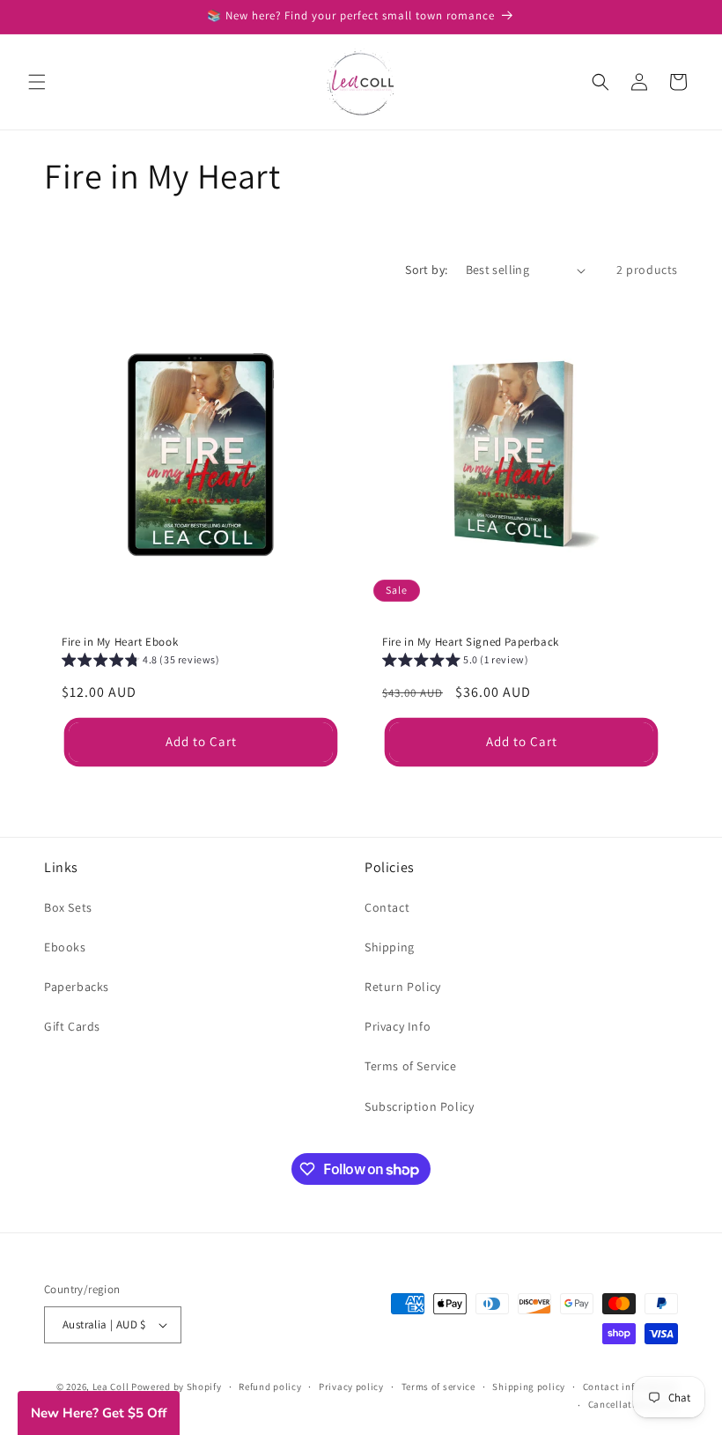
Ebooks (65, 947)
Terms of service (438, 1386)
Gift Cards (72, 1026)
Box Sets (68, 907)
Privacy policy (351, 1386)
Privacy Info (398, 1026)
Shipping (390, 947)
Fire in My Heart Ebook (120, 642)
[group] (141, 662)
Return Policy (403, 987)
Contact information (630, 1386)
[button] (37, 82)
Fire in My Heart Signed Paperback (470, 642)
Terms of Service (411, 1066)
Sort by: (426, 269)
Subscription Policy (419, 1106)
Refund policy (270, 1386)
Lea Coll (110, 1386)
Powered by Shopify (176, 1386)
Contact (387, 907)
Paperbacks (76, 987)
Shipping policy (528, 1386)
